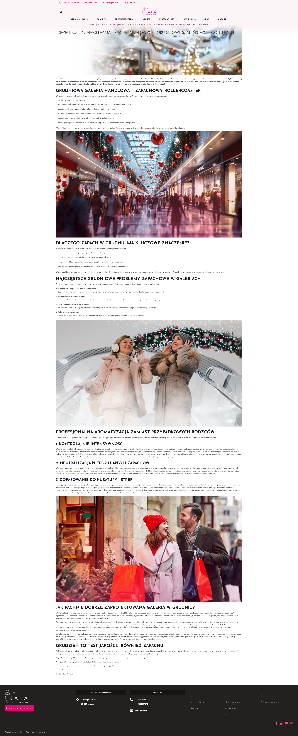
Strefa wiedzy (167, 19)
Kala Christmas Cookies (230, 625)
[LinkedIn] (134, 3)
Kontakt (221, 19)
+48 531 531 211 (141, 704)
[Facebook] (125, 3)
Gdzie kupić (189, 19)
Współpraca (230, 709)
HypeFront (41, 732)
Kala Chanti (169, 634)
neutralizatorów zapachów (156, 468)
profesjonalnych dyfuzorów (120, 637)
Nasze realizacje (232, 702)
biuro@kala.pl (68, 670)
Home (93, 24)
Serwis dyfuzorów (233, 715)
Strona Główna (79, 19)
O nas (206, 19)
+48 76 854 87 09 (142, 700)
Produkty (100, 19)
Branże (146, 19)
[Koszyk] (237, 11)
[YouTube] (131, 3)
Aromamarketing (124, 19)
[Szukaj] (61, 12)
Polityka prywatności (270, 702)
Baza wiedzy (104, 24)
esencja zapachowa (98, 637)
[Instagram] (128, 3)
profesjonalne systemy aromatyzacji (127, 438)
